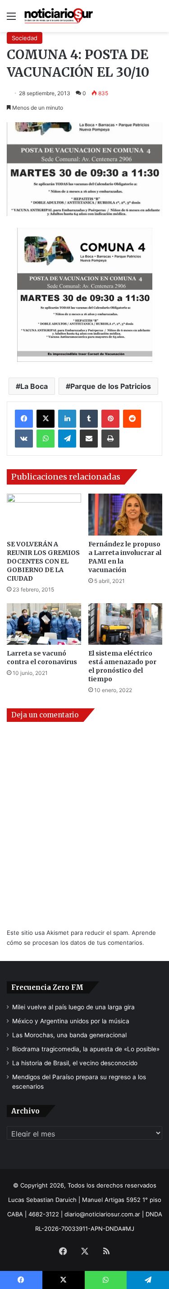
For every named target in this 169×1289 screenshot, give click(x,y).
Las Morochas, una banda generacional (69, 1035)
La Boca (34, 386)
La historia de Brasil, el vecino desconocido (74, 1063)
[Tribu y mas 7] (84, 295)
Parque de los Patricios (110, 386)
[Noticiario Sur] (59, 16)
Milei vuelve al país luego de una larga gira (73, 1007)
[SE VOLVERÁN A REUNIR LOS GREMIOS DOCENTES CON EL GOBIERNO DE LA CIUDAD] (44, 515)
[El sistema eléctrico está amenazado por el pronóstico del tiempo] (125, 624)
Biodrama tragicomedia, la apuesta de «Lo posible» (86, 1049)
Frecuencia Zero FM (47, 987)
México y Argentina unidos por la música (70, 1021)
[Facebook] (24, 419)
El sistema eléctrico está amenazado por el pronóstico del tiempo (122, 666)
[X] (46, 419)
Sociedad (24, 38)
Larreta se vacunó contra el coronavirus (42, 657)
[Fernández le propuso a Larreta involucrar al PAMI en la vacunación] (125, 515)
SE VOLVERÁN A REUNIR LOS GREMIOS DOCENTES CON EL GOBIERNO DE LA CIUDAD (43, 561)
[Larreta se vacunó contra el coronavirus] (44, 624)
